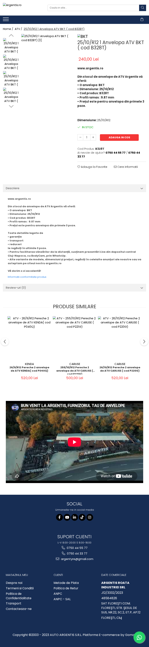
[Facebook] (59, 517)
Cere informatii (127, 167)
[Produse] (6, 20)
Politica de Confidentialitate (18, 596)
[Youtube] (67, 517)
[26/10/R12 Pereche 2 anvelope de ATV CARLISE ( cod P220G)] (120, 338)
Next (11, 106)
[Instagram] (89, 517)
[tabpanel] (46, 59)
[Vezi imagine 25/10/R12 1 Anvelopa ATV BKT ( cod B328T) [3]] (11, 96)
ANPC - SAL (62, 599)
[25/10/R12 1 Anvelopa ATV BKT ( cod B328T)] (46, 59)
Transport (13, 603)
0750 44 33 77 (76, 553)
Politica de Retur (66, 588)
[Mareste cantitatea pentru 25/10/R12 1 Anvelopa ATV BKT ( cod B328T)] (93, 137)
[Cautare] (142, 8)
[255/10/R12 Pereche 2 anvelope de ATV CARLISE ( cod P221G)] (74, 338)
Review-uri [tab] (16, 288)
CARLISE (74, 364)
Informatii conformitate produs (27, 277)
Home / (8, 29)
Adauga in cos (119, 137)
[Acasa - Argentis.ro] (22, 8)
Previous (11, 36)
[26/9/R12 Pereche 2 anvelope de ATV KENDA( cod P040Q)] (29, 338)
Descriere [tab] (12, 188)
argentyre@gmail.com (76, 559)
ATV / (19, 29)
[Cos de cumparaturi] (142, 19)
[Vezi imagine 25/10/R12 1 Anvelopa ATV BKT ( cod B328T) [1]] (11, 63)
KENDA (29, 364)
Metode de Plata (66, 583)
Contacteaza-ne (19, 609)
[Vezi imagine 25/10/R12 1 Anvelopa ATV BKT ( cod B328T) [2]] (11, 79)
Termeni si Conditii (20, 588)
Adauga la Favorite (93, 167)
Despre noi (14, 583)
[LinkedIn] (74, 517)
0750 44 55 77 (76, 548)
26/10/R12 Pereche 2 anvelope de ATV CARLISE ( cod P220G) (120, 369)
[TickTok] (82, 517)
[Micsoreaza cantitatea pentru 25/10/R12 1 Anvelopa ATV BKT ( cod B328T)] (80, 137)
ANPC (58, 594)
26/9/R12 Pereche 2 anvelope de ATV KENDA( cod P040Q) (29, 369)
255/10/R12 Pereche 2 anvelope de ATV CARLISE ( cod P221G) (74, 370)
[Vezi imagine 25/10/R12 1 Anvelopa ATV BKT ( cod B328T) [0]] (11, 46)
